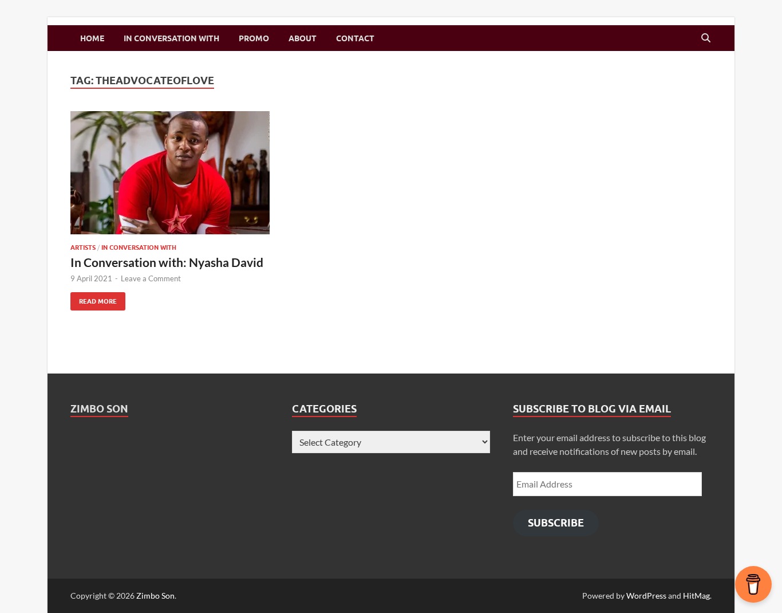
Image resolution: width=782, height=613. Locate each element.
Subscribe (556, 523)
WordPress (646, 595)
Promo (254, 38)
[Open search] (705, 38)
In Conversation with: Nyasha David (166, 262)
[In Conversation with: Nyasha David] (170, 172)
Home (92, 38)
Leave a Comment (151, 278)
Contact (355, 38)
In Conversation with (171, 38)
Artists (83, 247)
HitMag (696, 595)
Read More (93, 298)
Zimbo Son (99, 409)
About (303, 38)
